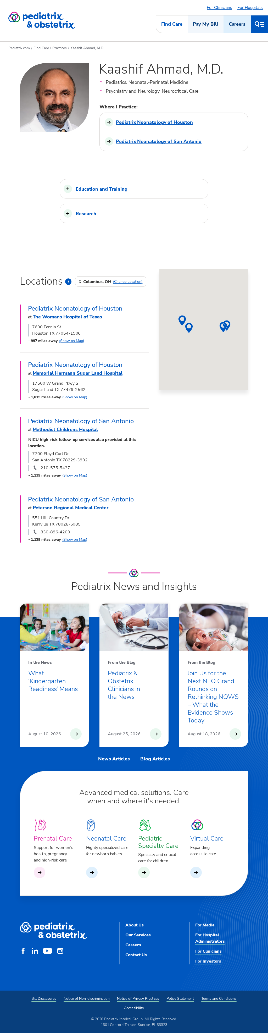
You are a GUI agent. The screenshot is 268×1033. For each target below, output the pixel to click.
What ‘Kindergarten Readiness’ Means (53, 681)
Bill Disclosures (43, 998)
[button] (134, 188)
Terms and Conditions (219, 998)
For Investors (208, 961)
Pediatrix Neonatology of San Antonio (159, 141)
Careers (237, 24)
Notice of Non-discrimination (87, 998)
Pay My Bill (205, 24)
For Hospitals (250, 7)
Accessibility (134, 1008)
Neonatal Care (106, 838)
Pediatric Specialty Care (158, 842)
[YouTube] (47, 951)
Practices (59, 48)
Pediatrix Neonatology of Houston (154, 122)
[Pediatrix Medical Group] (53, 931)
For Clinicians (219, 7)
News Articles (114, 759)
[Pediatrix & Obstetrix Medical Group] (41, 20)
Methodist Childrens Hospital (65, 429)
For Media (205, 925)
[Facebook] (23, 951)
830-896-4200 (55, 532)
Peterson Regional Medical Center (70, 508)
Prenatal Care (53, 838)
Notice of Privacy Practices (138, 998)
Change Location (127, 282)
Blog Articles (155, 759)
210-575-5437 (55, 468)
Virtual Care (207, 838)
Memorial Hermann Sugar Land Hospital (77, 373)
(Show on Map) (71, 340)
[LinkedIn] (35, 951)
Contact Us (136, 955)
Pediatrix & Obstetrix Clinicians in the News (124, 685)
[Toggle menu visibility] (259, 24)
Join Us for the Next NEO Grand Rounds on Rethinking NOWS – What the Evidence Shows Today (213, 697)
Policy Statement (180, 998)
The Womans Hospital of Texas (67, 317)
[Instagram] (60, 951)
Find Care (171, 24)
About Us (134, 925)
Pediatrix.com (19, 48)
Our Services (137, 935)
